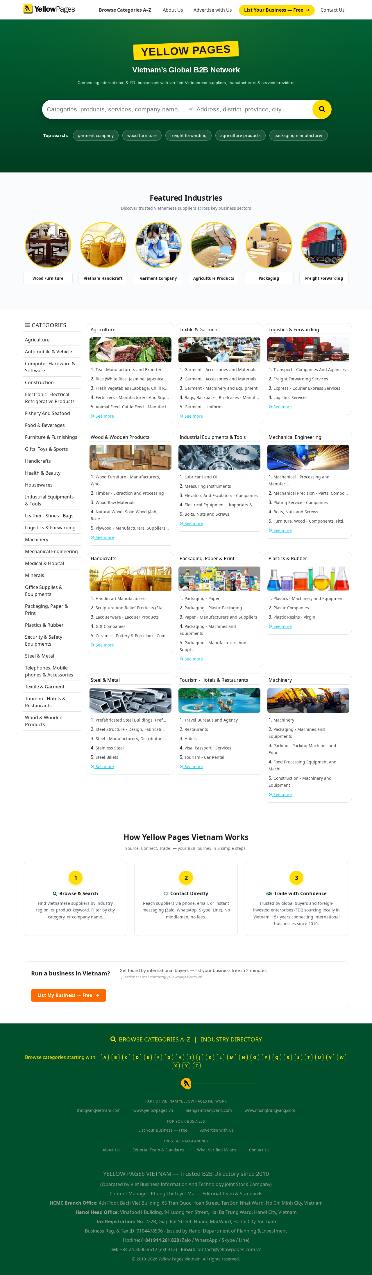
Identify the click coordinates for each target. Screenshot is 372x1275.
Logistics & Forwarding (50, 527)
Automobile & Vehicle (48, 351)
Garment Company (158, 278)
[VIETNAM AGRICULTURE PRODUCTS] (213, 245)
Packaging (269, 278)
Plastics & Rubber (44, 625)
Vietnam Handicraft (103, 278)
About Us (173, 10)
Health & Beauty (42, 473)
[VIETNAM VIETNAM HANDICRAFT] (103, 245)
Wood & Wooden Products (120, 437)
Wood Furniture (48, 278)
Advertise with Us (213, 10)
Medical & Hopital (44, 563)
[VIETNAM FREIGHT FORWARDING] (324, 245)
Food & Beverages (45, 425)
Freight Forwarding (324, 278)
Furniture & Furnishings (51, 437)
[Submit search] (322, 109)
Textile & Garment (45, 686)
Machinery (36, 539)
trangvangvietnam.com (99, 1110)
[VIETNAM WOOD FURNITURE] (48, 245)
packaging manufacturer (298, 135)
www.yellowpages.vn (153, 1110)
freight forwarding (188, 135)
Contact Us (333, 10)
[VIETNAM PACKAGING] (269, 245)
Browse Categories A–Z (125, 10)
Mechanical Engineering (51, 551)
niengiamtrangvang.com (209, 1110)
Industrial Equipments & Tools (213, 437)
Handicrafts (38, 461)
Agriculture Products (213, 278)
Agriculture (37, 339)
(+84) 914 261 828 (160, 1240)
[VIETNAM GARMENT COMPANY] (158, 245)
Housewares (39, 485)
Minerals (34, 575)
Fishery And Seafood (47, 413)
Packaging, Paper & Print (207, 558)
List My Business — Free (68, 995)
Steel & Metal (39, 656)
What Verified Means (216, 1150)
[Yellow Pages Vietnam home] (49, 8)
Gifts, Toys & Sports (46, 449)
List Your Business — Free (274, 10)
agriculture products (240, 135)
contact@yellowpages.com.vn (176, 977)
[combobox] (114, 109)
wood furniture (142, 135)
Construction (39, 382)
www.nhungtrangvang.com (270, 1110)
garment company (96, 135)
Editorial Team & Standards (158, 1150)
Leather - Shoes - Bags (49, 515)
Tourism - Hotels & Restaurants (214, 680)
